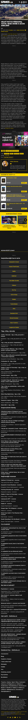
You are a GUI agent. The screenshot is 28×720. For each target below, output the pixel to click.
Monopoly (4, 664)
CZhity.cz (3, 689)
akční (11, 153)
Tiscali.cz (3, 682)
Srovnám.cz (19, 689)
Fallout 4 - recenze (6, 510)
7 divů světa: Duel (6, 661)
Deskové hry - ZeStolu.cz (10, 650)
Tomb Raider (14, 304)
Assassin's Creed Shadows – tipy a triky (12, 359)
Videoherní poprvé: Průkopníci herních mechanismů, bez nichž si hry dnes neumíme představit (14, 413)
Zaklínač (14, 276)
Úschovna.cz (22, 685)
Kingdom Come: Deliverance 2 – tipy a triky (13, 352)
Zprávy (9, 682)
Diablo (14, 299)
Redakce (7, 711)
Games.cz (4, 684)
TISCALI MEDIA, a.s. (15, 714)
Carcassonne (4, 653)
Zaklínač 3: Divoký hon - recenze (10, 480)
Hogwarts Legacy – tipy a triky (9, 400)
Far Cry (14, 290)
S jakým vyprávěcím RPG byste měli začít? (13, 627)
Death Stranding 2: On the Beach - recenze (13, 519)
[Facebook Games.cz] (8, 717)
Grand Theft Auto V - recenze (9, 506)
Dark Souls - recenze (7, 516)
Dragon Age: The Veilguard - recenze (11, 508)
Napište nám (18, 712)
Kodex (21, 711)
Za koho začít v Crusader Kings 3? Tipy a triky (14, 377)
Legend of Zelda (14, 327)
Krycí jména (4, 674)
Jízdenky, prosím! (6, 672)
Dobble (3, 666)
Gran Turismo (14, 322)
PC (1, 28)
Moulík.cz (9, 687)
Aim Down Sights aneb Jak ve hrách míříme (13, 438)
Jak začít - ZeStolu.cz (9, 616)
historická (16, 153)
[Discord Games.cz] (15, 717)
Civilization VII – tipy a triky (8, 361)
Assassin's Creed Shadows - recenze (11, 485)
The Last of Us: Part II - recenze (10, 482)
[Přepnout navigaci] (22, 2)
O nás (2, 712)
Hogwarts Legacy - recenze (9, 492)
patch (22, 153)
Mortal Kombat (14, 318)
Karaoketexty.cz (13, 685)
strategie (6, 153)
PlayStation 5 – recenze (7, 589)
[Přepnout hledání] (20, 2)
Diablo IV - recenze (6, 503)
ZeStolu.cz (20, 684)
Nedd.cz (3, 687)
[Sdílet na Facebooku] (2, 151)
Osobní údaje (16, 711)
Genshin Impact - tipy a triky (9, 375)
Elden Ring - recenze (7, 496)
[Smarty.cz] (14, 140)
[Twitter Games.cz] (10, 717)
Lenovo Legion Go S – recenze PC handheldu (13, 609)
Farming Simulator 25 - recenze (10, 489)
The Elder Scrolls (14, 280)
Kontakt (25, 711)
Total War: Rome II (12, 34)
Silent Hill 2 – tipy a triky (8, 405)
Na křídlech (4, 677)
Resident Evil (14, 313)
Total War (7, 155)
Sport (13, 682)
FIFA (14, 308)
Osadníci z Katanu (6, 659)
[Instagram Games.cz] (13, 717)
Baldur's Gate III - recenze (8, 501)
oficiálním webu (9, 128)
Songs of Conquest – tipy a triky (10, 384)
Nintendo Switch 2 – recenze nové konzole (13, 603)
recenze (5, 35)
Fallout (14, 285)
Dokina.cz (21, 687)
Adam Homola (14, 161)
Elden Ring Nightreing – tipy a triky (11, 394)
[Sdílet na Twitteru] (4, 151)
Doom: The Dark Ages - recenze (10, 521)
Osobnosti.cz (4, 685)
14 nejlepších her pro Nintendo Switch (12, 551)
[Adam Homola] (5, 163)
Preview (11, 30)
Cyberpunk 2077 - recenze (8, 499)
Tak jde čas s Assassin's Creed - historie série (14, 428)
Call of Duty (14, 294)
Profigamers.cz (11, 684)
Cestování (22, 682)
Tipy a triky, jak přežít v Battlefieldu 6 (11, 342)
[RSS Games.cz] (20, 717)
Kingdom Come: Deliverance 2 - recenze (12, 487)
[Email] (10, 163)
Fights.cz (15, 687)
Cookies (11, 711)
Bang (2, 656)
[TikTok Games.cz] (17, 717)
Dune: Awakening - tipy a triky (9, 402)
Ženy (17, 682)
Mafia (14, 271)
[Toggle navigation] (26, 2)
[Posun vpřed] (25, 220)
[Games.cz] (7, 2)
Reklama (3, 711)
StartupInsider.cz (6, 691)
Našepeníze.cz (11, 689)
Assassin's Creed (14, 262)
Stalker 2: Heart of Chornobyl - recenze (12, 494)
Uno (2, 669)
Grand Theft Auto (14, 266)
